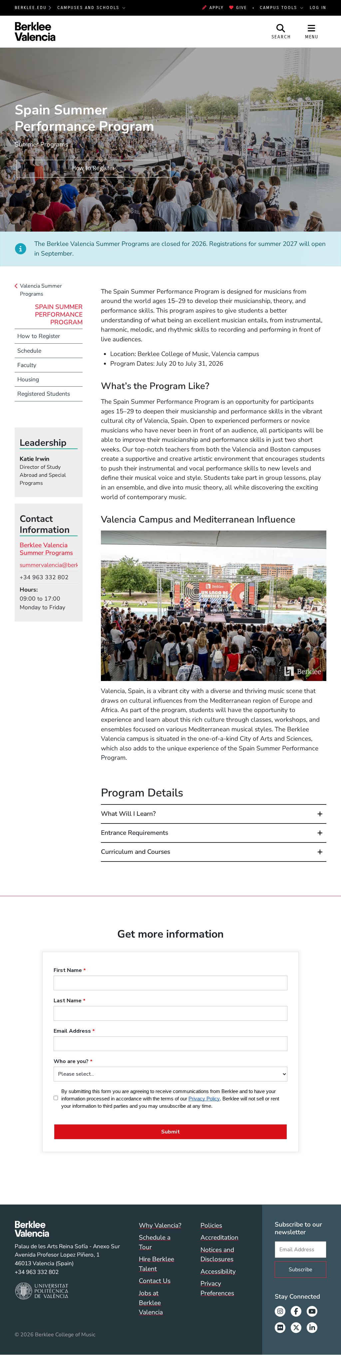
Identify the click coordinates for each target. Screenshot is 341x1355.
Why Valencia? (160, 1225)
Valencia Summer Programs (41, 290)
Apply (216, 7)
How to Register (93, 168)
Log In (318, 7)
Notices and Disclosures (217, 1255)
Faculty (26, 365)
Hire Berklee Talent (156, 1264)
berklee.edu (31, 7)
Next (319, 606)
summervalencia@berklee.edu (59, 565)
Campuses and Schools (89, 7)
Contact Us (154, 1281)
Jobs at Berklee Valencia (151, 1303)
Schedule (29, 351)
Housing (28, 379)
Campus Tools (279, 7)
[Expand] (320, 813)
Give (241, 7)
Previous (107, 606)
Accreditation (219, 1237)
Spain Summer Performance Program (59, 315)
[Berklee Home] (67, 1229)
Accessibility (218, 1271)
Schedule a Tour (154, 1242)
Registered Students (43, 394)
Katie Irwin (34, 459)
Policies (211, 1225)
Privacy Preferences (217, 1288)
